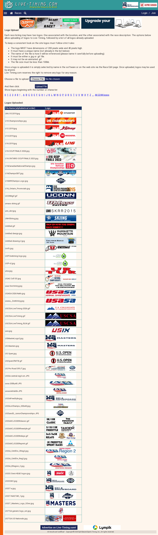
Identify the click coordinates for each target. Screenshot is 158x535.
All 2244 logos (102, 95)
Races (18, 13)
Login (144, 13)
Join (153, 13)
